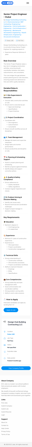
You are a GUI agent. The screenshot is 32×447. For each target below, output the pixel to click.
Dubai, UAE (10, 40)
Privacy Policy (5, 431)
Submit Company (6, 406)
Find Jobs (4, 403)
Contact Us (4, 425)
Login (3, 415)
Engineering (16, 24)
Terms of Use (5, 434)
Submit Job (4, 409)
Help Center (5, 428)
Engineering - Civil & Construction (14, 26)
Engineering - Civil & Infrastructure (15, 28)
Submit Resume (6, 412)
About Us (4, 422)
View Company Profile (16, 368)
